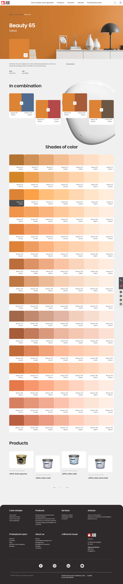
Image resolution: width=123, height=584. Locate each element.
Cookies (89, 575)
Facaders (12, 540)
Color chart (12, 515)
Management (39, 542)
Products (60, 3)
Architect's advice (67, 515)
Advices (81, 3)
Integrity (38, 546)
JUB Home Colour (14, 517)
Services (71, 3)
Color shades (15, 510)
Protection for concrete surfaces (45, 520)
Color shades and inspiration (42, 3)
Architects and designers (17, 544)
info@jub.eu (91, 551)
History (37, 539)
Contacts (38, 548)
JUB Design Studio (67, 517)
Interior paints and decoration (44, 515)
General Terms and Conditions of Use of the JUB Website (73, 576)
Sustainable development (43, 540)
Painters (11, 539)
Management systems (42, 544)
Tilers (10, 542)
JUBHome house (70, 534)
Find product (70, 64)
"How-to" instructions (94, 515)
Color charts (18, 14)
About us (39, 534)
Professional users (94, 3)
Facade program (40, 517)
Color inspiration (14, 520)
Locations (65, 519)
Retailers (12, 546)
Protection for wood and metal (45, 519)
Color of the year (14, 519)
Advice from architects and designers (99, 517)
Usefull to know (92, 519)
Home (11, 14)
